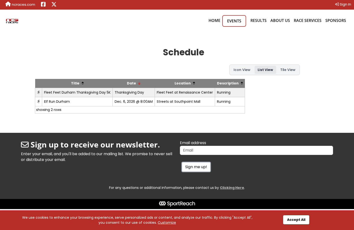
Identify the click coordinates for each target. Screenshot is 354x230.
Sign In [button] (345, 4)
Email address (193, 143)
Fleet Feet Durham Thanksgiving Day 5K (77, 92)
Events (234, 21)
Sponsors (335, 20)
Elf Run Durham (57, 101)
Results (258, 20)
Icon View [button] (242, 69)
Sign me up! (196, 167)
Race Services (307, 20)
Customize (167, 222)
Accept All (296, 219)
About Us (280, 20)
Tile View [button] (287, 69)
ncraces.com (23, 4)
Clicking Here (232, 187)
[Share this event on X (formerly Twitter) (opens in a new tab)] (54, 5)
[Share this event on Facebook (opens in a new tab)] (43, 5)
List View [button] (265, 69)
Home (214, 20)
